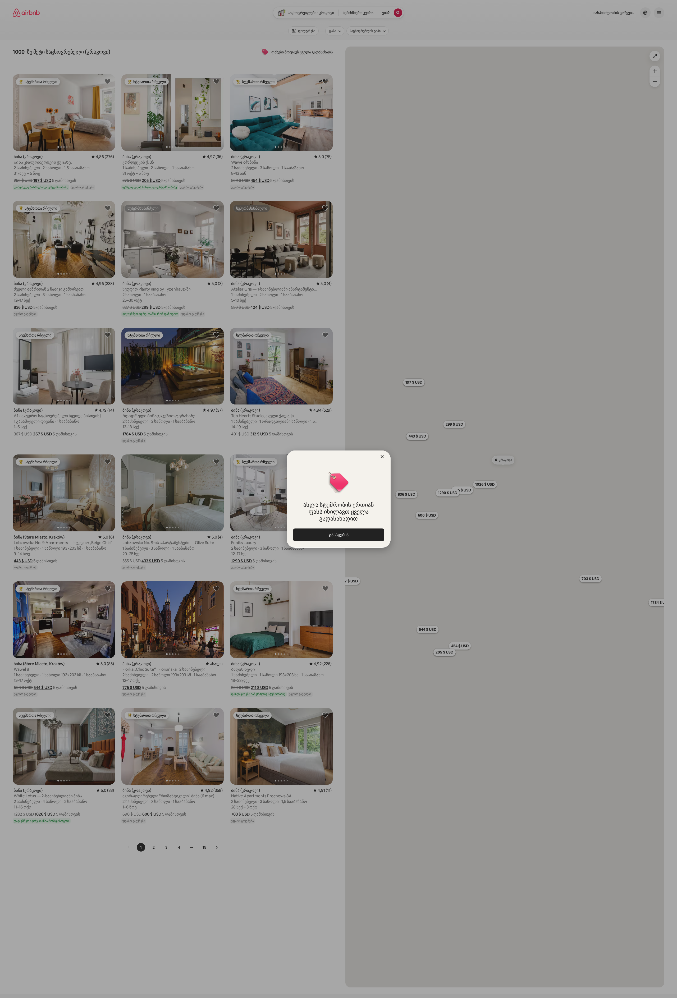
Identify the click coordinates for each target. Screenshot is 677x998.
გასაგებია (338, 534)
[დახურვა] (382, 456)
